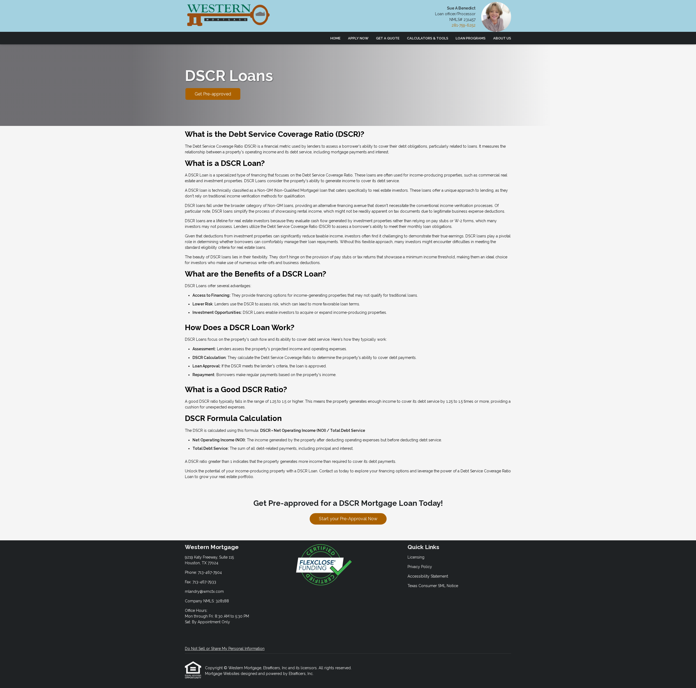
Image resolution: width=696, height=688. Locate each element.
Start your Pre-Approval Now (348, 518)
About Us (502, 38)
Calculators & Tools (427, 38)
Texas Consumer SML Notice (433, 586)
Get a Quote (387, 38)
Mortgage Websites (223, 673)
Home (335, 38)
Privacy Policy (420, 567)
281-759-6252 (464, 25)
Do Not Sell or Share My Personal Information (225, 648)
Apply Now (358, 38)
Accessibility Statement (428, 576)
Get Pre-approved (213, 94)
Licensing (416, 557)
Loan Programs (471, 38)
